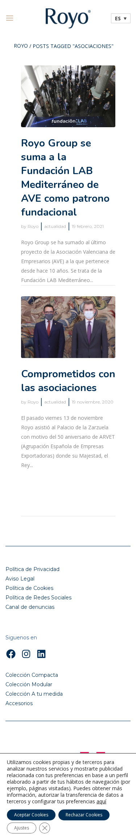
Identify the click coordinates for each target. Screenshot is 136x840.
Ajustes (21, 828)
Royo (21, 46)
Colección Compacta (31, 675)
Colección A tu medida (34, 694)
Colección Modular (28, 684)
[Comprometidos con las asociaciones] (68, 327)
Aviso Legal (19, 578)
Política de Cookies (29, 588)
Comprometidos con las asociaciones (68, 381)
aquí (101, 801)
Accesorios (19, 703)
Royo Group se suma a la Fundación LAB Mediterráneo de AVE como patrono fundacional (65, 177)
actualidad (55, 226)
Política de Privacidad (32, 569)
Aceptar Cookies (31, 815)
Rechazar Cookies (84, 815)
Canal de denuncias (29, 607)
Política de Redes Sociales (38, 597)
